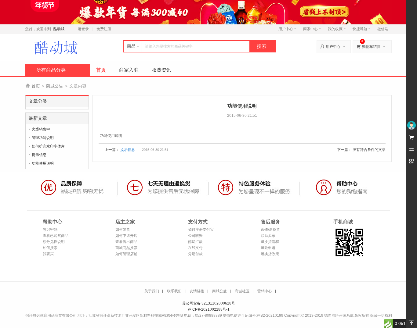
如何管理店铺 (126, 254)
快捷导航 (360, 29)
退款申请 (268, 248)
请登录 (83, 29)
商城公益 (219, 291)
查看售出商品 (126, 242)
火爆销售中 (41, 129)
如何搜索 (50, 248)
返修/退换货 (270, 229)
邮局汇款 (195, 242)
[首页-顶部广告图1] (208, 12)
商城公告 (54, 86)
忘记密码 (50, 229)
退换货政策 (270, 254)
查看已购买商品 (55, 236)
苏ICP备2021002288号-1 (209, 309)
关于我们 (151, 291)
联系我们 (174, 291)
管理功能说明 (43, 138)
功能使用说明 (43, 163)
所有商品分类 (51, 70)
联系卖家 (268, 236)
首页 (101, 70)
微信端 (382, 29)
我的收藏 (335, 29)
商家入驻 (129, 70)
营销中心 (264, 291)
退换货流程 (270, 242)
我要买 (48, 254)
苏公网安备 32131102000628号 (208, 303)
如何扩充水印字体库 (48, 146)
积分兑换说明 (54, 242)
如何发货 (122, 229)
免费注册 (103, 29)
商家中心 (310, 29)
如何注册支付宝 (201, 229)
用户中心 (285, 29)
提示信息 (39, 155)
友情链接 (197, 291)
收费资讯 (161, 70)
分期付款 (195, 254)
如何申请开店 (126, 236)
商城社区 (242, 291)
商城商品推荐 (126, 248)
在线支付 (195, 248)
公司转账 (195, 236)
